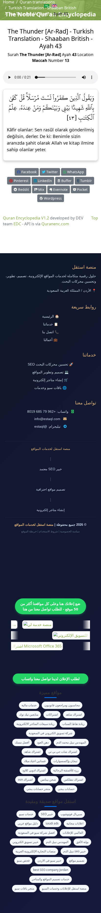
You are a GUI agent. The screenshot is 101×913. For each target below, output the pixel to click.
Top (94, 218)
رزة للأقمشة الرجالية (66, 770)
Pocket (82, 189)
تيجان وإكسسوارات (65, 761)
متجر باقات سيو (24, 888)
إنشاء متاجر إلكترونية (51, 510)
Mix (40, 189)
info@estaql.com (47, 419)
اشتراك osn (25, 779)
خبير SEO (47, 814)
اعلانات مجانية (74, 823)
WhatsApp (75, 172)
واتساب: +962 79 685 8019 (47, 411)
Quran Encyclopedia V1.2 (26, 218)
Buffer (66, 180)
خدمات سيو (26, 814)
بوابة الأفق (82, 842)
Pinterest (20, 180)
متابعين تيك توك (28, 714)
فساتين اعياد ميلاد (35, 761)
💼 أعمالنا (51, 340)
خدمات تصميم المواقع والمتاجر (50, 879)
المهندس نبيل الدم (57, 842)
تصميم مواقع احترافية (50, 489)
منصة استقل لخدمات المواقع (50, 449)
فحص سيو (23, 860)
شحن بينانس (48, 779)
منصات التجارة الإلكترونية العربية (35, 851)
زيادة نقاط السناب (73, 724)
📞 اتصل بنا (50, 332)
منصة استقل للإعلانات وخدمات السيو (64, 888)
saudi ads (52, 823)
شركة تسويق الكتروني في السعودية (50, 733)
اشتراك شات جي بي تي (62, 752)
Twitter (51, 172)
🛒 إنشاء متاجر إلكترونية (50, 380)
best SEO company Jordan (50, 870)
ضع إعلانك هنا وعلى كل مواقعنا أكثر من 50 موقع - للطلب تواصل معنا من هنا (50, 606)
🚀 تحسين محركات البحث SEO (50, 364)
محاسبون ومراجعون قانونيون (62, 705)
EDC (17, 224)
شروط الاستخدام (48, 531)
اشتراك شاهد (74, 714)
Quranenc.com (55, 224)
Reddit (23, 189)
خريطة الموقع (29, 531)
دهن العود (43, 742)
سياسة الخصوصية (70, 531)
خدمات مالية (29, 705)
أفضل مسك (22, 742)
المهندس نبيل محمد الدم (71, 742)
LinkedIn (44, 180)
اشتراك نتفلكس (73, 779)
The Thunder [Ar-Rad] (28, 13)
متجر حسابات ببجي (38, 789)
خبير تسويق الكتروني (25, 842)
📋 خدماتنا (50, 324)
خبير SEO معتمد (50, 469)
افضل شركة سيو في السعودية (36, 833)
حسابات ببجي (66, 789)
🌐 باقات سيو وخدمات (50, 388)
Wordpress (52, 198)
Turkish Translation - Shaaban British (42, 8)
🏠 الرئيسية (50, 316)
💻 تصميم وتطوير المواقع (50, 372)
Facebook (28, 172)
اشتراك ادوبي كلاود (33, 770)
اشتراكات (52, 714)
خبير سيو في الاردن (49, 860)
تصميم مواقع (76, 860)
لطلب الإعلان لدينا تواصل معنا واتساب (50, 678)
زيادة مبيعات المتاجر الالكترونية (35, 724)
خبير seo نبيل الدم (74, 851)
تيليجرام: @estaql (47, 426)
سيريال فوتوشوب (71, 814)
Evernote (60, 189)
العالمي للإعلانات (73, 833)
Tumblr (85, 180)
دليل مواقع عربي (28, 823)
